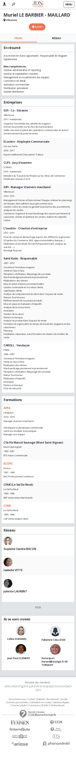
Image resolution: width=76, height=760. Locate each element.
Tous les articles (19, 705)
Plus (38, 607)
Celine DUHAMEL (17, 639)
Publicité (41, 699)
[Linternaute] (20, 729)
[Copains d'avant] (20, 736)
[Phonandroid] (56, 743)
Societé (64, 699)
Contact (31, 699)
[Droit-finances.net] (56, 729)
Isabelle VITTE (13, 570)
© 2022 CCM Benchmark (53, 705)
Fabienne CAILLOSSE (53, 639)
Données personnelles (17, 702)
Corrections (34, 705)
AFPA (7, 408)
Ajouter (39, 26)
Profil (18, 38)
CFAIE (7, 506)
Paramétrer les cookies (41, 702)
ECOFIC (8, 463)
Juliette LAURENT (15, 591)
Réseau (56, 38)
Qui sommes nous (17, 699)
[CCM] (56, 722)
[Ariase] (20, 744)
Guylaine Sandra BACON (20, 549)
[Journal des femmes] (20, 722)
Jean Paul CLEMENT (18, 658)
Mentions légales (61, 702)
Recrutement (53, 699)
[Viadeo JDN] (56, 736)
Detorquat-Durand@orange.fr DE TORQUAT (55, 661)
